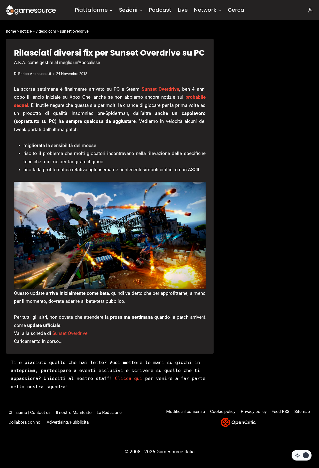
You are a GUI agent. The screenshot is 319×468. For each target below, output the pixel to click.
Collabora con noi (24, 422)
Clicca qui (128, 378)
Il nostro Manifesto (74, 412)
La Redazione (109, 412)
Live (183, 9)
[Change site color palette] (302, 455)
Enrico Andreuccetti (34, 74)
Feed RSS (280, 411)
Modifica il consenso (185, 411)
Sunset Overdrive (160, 89)
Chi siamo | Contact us (29, 412)
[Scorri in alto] (302, 445)
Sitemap (302, 411)
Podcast (160, 9)
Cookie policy (223, 411)
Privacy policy (254, 411)
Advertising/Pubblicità (68, 422)
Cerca (236, 9)
